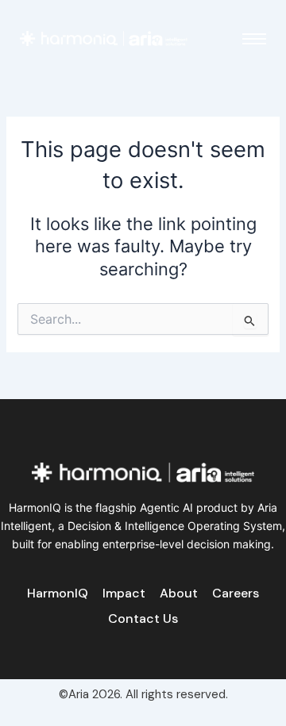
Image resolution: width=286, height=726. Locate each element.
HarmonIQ (57, 593)
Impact (123, 593)
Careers (235, 593)
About (179, 593)
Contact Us (143, 618)
